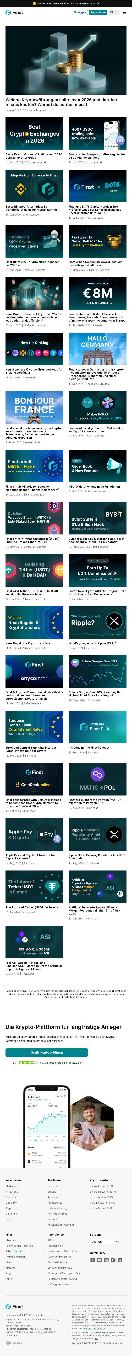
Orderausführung (57, 1208)
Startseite (11, 1186)
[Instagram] (113, 1260)
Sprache (96, 1234)
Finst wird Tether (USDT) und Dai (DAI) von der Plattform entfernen (32, 592)
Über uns (11, 1240)
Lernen (9, 1278)
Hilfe (8, 1262)
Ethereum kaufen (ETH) (103, 1191)
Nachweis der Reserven (19, 1245)
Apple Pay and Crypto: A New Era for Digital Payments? (30, 856)
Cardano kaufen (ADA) (103, 1202)
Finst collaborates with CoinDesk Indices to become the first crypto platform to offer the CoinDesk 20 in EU (33, 803)
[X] (92, 1260)
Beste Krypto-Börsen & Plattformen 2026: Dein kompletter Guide (34, 156)
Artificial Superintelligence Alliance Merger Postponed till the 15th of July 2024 (94, 910)
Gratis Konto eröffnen (47, 1052)
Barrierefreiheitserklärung (62, 1278)
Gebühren (11, 1202)
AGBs (51, 1240)
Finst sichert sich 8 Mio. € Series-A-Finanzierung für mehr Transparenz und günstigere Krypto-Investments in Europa (97, 317)
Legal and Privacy (96, 1328)
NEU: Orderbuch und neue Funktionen (94, 486)
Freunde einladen (16, 1256)
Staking (52, 1191)
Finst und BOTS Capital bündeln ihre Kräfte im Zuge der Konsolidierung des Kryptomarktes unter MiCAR (95, 210)
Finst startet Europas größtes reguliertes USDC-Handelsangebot (97, 156)
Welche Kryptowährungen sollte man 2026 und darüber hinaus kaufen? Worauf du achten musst (61, 102)
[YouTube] (99, 1260)
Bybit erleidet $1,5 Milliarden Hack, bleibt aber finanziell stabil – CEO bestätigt (96, 540)
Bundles (52, 1186)
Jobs (14, 1251)
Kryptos (10, 1208)
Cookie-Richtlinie (57, 1262)
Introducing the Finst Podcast (89, 747)
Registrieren (98, 12)
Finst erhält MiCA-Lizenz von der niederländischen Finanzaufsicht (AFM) (32, 488)
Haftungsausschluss (59, 1284)
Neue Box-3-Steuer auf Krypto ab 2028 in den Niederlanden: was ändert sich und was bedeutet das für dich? (34, 317)
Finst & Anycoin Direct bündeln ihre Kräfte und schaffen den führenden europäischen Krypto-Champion (34, 695)
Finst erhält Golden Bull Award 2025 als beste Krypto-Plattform (95, 263)
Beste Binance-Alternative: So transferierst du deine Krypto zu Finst (31, 208)
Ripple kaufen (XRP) (101, 1197)
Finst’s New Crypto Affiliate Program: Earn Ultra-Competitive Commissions (97, 592)
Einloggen (80, 12)
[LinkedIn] (106, 1260)
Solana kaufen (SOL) (101, 1208)
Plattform (11, 1197)
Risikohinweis (55, 1245)
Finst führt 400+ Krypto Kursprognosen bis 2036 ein (32, 263)
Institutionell (12, 1191)
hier (96, 1338)
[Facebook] (120, 1260)
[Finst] (14, 12)
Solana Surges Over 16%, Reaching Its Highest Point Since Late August (95, 693)
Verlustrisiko (57, 991)
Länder (9, 1219)
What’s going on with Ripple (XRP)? (92, 643)
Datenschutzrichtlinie (60, 1256)
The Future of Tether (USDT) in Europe (32, 907)
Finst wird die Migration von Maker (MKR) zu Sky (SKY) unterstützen (97, 429)
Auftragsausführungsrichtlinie (64, 1273)
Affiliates (10, 1267)
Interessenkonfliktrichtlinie (63, 1251)
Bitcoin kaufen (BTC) (102, 1186)
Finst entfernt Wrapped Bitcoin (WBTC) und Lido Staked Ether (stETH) (32, 540)
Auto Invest (54, 1197)
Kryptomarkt (55, 1202)
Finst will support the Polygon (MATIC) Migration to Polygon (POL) (95, 801)
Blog (8, 1273)
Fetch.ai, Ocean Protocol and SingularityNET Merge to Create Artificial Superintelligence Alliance (34, 966)
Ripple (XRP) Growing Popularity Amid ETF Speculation (97, 856)
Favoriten (53, 1219)
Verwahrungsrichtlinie (60, 1267)
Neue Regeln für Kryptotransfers (28, 643)
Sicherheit (11, 1213)
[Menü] (124, 12)
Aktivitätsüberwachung (61, 1224)
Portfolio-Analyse (57, 1213)
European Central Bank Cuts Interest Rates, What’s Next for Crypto (31, 749)
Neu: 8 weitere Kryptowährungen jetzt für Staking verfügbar (34, 371)
